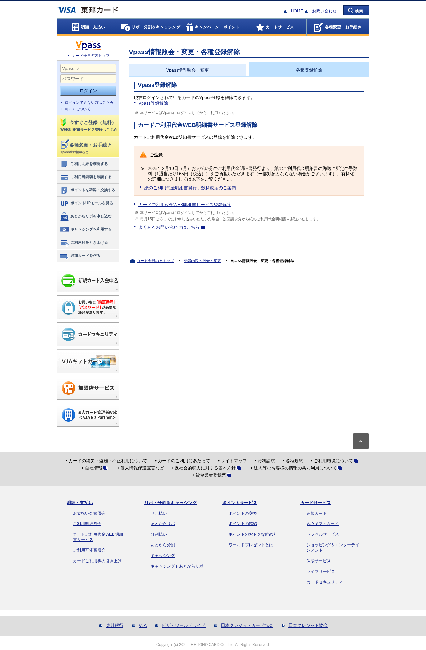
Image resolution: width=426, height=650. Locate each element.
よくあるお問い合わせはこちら (169, 227)
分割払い (159, 534)
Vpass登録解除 (153, 103)
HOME (297, 11)
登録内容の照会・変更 (202, 261)
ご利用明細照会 (87, 523)
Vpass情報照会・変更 (187, 69)
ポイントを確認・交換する (92, 190)
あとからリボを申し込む (91, 216)
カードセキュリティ (325, 582)
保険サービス (319, 560)
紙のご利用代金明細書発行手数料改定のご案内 (190, 187)
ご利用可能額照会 (89, 550)
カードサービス (315, 502)
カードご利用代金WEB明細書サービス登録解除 (184, 204)
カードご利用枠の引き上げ (97, 560)
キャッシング (163, 555)
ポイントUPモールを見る (91, 203)
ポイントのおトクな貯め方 (253, 534)
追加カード (317, 513)
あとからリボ (163, 523)
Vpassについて (77, 109)
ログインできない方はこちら (89, 102)
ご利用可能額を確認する (91, 177)
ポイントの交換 (243, 513)
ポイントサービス (239, 502)
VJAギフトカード (323, 523)
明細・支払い (80, 502)
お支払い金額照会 (89, 513)
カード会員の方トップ (90, 55)
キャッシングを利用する (91, 229)
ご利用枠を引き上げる (89, 242)
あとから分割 (163, 545)
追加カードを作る (85, 255)
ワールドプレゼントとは (251, 545)
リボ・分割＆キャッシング (170, 502)
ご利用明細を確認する (89, 163)
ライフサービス (321, 571)
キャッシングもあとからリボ (177, 566)
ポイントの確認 (243, 523)
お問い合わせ (324, 11)
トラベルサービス (323, 534)
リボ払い (159, 513)
